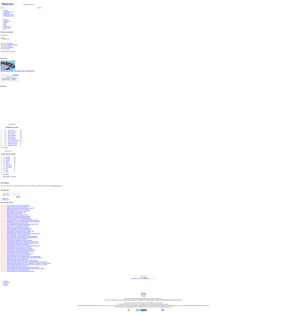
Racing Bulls (9, 165)
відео (10, 51)
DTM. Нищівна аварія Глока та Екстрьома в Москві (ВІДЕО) (22, 241)
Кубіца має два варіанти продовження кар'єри (18, 216)
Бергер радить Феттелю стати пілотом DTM (18, 205)
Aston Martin (9, 167)
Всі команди (6, 174)
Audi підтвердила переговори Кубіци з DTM (18, 217)
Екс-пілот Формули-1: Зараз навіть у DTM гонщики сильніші (22, 220)
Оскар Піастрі (11, 133)
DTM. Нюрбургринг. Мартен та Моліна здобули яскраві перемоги (23, 233)
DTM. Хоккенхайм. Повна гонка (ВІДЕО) (17, 259)
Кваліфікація (10, 47)
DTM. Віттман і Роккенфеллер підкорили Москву (19, 240)
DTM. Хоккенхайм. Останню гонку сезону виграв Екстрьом (22, 260)
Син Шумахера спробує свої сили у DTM (17, 222)
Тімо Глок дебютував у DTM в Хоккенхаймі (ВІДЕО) (20, 271)
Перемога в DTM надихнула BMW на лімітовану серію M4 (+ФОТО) (24, 257)
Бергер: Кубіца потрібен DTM (14, 213)
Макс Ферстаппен (12, 132)
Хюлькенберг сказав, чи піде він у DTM (17, 214)
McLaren (8, 157)
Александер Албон (12, 141)
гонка (8, 48)
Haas (7, 168)
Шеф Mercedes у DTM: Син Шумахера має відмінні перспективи (23, 221)
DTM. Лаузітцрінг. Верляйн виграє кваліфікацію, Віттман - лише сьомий (25, 268)
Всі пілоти (5, 147)
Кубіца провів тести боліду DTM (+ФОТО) (18, 209)
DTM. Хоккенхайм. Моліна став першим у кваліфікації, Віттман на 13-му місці (27, 261)
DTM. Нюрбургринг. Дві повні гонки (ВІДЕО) (19, 232)
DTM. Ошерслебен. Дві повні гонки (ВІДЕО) (18, 235)
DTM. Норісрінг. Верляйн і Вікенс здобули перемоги (20, 251)
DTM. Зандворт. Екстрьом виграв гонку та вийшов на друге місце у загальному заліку (29, 263)
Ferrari (7, 162)
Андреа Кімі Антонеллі (14, 140)
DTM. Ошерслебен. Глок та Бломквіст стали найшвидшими (22, 236)
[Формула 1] (7, 3)
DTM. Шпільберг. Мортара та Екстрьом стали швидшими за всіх (23, 245)
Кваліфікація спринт (12, 44)
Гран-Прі (13, 176)
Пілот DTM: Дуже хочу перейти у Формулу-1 (18, 225)
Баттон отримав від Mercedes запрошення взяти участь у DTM (22, 224)
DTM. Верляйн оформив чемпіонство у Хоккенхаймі (20, 230)
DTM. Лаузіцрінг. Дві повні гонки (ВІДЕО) (18, 252)
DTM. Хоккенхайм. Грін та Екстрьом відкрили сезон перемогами (23, 256)
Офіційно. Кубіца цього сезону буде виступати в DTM (21, 208)
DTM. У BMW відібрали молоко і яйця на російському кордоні (23, 243)
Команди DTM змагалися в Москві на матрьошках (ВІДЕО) (22, 237)
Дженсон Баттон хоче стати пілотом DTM (17, 206)
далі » (145, 276)
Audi (7, 170)
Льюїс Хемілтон (12, 138)
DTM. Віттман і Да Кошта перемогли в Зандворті (19, 248)
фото (13, 51)
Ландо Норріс (11, 130)
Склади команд (6, 176)
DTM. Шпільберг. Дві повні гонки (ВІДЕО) (18, 244)
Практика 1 (10, 43)
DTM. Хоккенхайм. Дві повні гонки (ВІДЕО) (18, 229)
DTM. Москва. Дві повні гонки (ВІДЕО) (17, 239)
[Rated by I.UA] (145, 278)
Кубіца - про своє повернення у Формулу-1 (18, 226)
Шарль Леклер (11, 137)
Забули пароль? (6, 199)
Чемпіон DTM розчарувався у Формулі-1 (17, 265)
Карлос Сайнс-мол (12, 143)
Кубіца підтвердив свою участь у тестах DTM (18, 210)
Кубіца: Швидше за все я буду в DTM (16, 212)
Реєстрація (5, 198)
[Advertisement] (45, 104)
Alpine (7, 172)
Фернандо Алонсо (12, 145)
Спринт (9, 46)
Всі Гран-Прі (4, 51)
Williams (8, 163)
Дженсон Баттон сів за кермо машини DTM (18, 269)
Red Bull (8, 160)
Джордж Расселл (12, 135)
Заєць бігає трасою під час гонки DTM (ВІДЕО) (19, 218)
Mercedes (8, 158)
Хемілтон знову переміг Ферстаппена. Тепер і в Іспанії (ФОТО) (17, 71)
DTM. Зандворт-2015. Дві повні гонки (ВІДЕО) (19, 247)
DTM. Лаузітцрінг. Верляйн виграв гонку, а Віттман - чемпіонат (23, 267)
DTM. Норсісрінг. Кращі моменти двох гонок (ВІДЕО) (21, 249)
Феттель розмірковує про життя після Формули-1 (19, 228)
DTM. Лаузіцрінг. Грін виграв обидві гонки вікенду (20, 253)
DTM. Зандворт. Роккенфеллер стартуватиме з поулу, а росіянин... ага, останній (27, 264)
